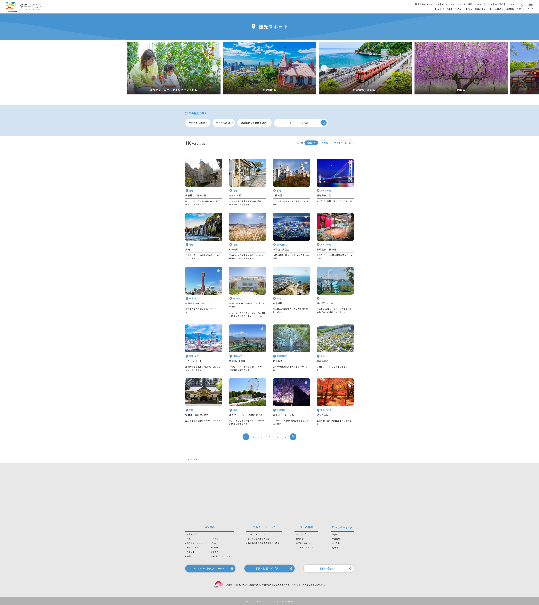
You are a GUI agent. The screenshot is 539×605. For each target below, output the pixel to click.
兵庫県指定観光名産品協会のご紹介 (263, 543)
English (335, 534)
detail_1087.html (247, 182)
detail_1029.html (291, 402)
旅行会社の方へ (303, 543)
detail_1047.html (203, 182)
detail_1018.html (335, 402)
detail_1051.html (291, 182)
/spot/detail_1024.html (269, 68)
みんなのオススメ (430, 4)
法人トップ (301, 534)
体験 (470, 4)
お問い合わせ (327, 568)
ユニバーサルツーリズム (449, 8)
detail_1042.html (203, 402)
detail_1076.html (335, 292)
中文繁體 (336, 538)
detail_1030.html (335, 236)
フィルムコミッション (306, 547)
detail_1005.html (247, 292)
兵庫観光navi (11, 6)
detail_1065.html (291, 292)
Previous (215, 68)
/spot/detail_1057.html (365, 68)
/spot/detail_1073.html (174, 68)
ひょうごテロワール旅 (30, 7)
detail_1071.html (335, 348)
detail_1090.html (247, 236)
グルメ (489, 4)
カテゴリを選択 (197, 122)
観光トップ (192, 534)
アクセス (510, 4)
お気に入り (521, 8)
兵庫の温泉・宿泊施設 (503, 8)
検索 (324, 123)
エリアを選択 (223, 122)
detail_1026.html (291, 236)
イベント (479, 4)
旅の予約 (499, 4)
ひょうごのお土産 (477, 8)
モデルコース (448, 4)
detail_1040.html (203, 236)
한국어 (335, 547)
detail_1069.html (247, 402)
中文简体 (336, 543)
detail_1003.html (203, 348)
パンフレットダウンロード (209, 568)
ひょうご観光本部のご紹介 (259, 538)
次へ (293, 436)
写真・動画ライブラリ (268, 568)
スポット (461, 4)
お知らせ (300, 538)
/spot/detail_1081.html (461, 68)
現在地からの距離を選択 (254, 122)
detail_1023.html (291, 348)
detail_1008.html (203, 292)
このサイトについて (256, 534)
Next (324, 68)
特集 (417, 4)
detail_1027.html (335, 182)
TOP (187, 459)
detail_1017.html (247, 348)
